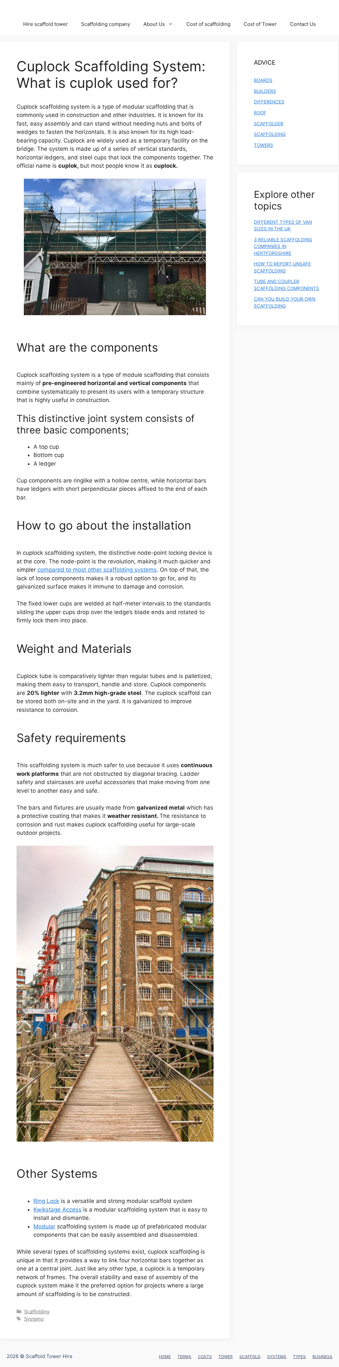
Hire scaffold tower (45, 24)
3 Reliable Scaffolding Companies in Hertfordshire (283, 246)
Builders (265, 91)
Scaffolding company (105, 24)
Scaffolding (36, 1311)
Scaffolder (268, 123)
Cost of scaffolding (208, 24)
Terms (184, 1356)
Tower (225, 1356)
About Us (154, 24)
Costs (205, 1356)
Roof (260, 112)
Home (165, 1356)
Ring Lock (46, 1201)
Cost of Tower (260, 24)
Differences (269, 101)
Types (299, 1356)
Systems (34, 1319)
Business (322, 1356)
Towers (263, 145)
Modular (44, 1226)
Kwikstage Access (57, 1209)
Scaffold (250, 1356)
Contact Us (303, 24)
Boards (263, 80)
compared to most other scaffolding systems (97, 569)
